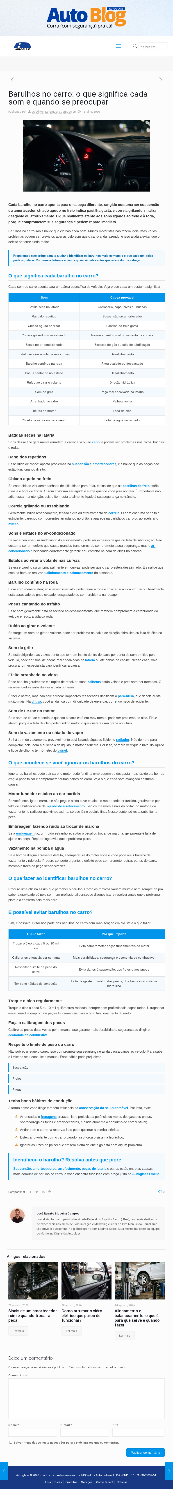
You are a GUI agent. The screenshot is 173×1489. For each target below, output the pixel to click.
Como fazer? (104, 1482)
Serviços (87, 1482)
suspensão (80, 464)
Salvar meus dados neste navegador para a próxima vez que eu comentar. (66, 1442)
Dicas (58, 1482)
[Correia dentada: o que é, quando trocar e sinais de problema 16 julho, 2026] (169, 1471)
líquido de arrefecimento (65, 806)
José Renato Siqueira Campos (52, 111)
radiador (122, 739)
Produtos (71, 1482)
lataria (90, 660)
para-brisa (126, 696)
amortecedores (104, 464)
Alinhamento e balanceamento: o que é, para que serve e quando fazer (137, 1317)
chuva (36, 701)
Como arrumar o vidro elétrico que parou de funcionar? (81, 1315)
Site (115, 1425)
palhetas (94, 682)
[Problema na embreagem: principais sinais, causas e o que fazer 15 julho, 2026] (4, 1471)
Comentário (17, 1375)
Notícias (122, 1482)
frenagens (49, 1116)
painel (62, 750)
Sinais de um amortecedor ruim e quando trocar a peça (32, 1315)
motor (13, 524)
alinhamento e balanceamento (69, 573)
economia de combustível (28, 1035)
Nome (13, 1425)
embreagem (25, 833)
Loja (48, 1482)
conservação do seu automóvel (103, 1108)
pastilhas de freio (136, 486)
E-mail (66, 1425)
